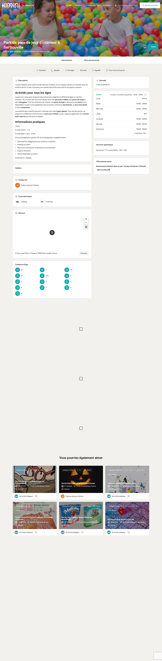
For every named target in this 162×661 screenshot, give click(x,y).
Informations (67, 60)
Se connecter (123, 5)
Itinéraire (84, 253)
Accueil (68, 5)
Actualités (107, 5)
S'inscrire (134, 5)
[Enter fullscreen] (86, 227)
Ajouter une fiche (151, 5)
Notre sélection (94, 5)
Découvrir (78, 5)
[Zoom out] (86, 222)
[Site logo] (11, 5)
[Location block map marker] (52, 232)
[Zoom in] (86, 219)
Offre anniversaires (91, 60)
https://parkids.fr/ (103, 85)
